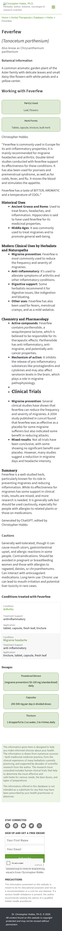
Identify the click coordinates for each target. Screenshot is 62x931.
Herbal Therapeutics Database (27, 17)
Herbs (49, 17)
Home (5, 17)
